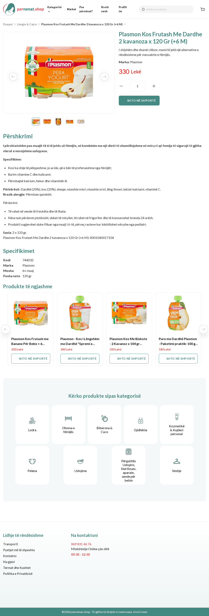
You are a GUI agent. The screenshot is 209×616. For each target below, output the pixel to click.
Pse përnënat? (86, 9)
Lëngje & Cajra (27, 24)
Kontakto (10, 556)
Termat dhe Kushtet (17, 567)
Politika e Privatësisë (17, 573)
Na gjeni (9, 562)
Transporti (10, 544)
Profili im (123, 9)
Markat (71, 9)
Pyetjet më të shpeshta (19, 550)
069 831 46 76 (81, 544)
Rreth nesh (105, 9)
